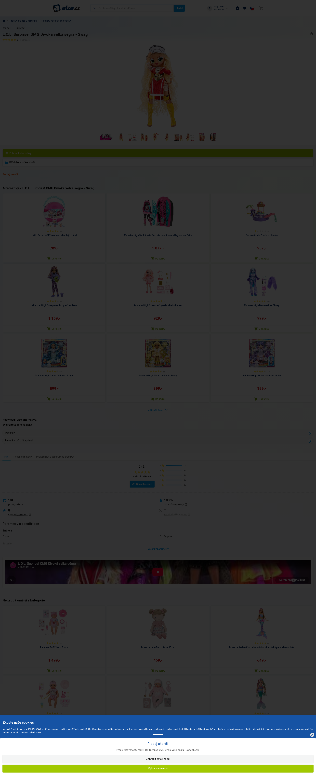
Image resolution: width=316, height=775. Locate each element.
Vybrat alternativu (158, 768)
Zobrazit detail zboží (158, 759)
